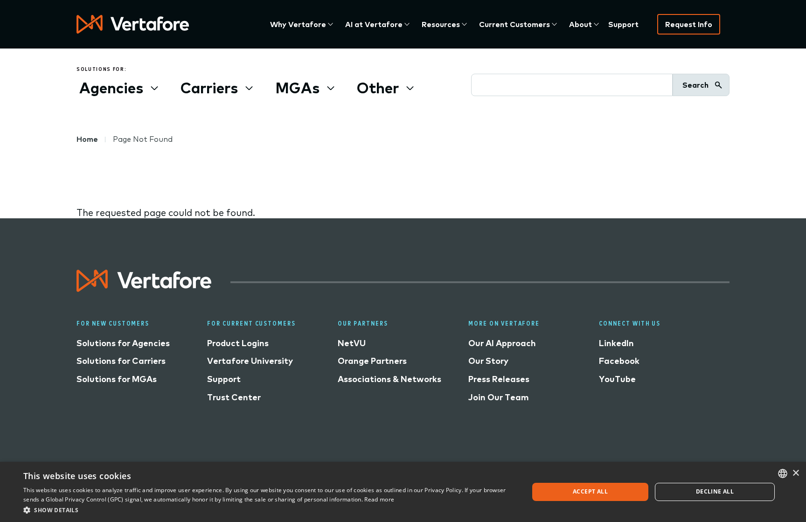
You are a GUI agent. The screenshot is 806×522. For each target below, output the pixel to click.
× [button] (795, 473)
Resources (441, 24)
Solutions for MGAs (116, 379)
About (580, 24)
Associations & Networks (389, 379)
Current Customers (514, 24)
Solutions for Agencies (123, 343)
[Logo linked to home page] (144, 288)
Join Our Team (498, 397)
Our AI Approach (502, 343)
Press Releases (498, 379)
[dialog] (403, 492)
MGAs (297, 87)
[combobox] (782, 473)
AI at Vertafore (374, 24)
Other (378, 87)
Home (87, 139)
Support (623, 24)
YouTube (617, 379)
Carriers (209, 87)
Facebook (619, 360)
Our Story (488, 360)
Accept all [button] (590, 491)
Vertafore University (250, 360)
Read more (379, 499)
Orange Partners (372, 360)
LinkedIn (616, 343)
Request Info (688, 24)
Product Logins (238, 343)
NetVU (352, 343)
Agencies (111, 87)
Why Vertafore (298, 24)
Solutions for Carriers (121, 360)
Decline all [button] (715, 491)
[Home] (132, 24)
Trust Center (234, 397)
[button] (268, 509)
